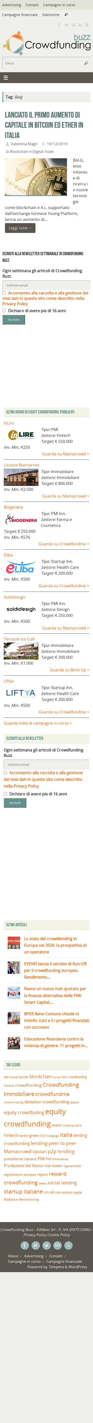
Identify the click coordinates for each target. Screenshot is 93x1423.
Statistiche (51, 14)
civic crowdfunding (74, 1077)
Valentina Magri (24, 143)
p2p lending (61, 1151)
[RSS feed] (87, 24)
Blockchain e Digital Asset (32, 151)
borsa (56, 1077)
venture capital (72, 1192)
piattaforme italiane (20, 1159)
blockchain (41, 1076)
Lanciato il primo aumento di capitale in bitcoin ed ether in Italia (44, 125)
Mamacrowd (17, 1151)
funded (24, 1136)
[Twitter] (73, 24)
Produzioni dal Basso (23, 1165)
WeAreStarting (29, 1199)
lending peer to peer (53, 1143)
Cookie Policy (58, 1234)
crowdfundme (52, 1093)
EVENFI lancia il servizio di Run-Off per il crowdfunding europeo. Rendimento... (55, 970)
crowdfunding (28, 1085)
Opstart (39, 1151)
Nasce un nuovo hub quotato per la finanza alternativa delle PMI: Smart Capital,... (55, 995)
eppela (74, 1102)
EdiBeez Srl (46, 1229)
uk (52, 1192)
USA (58, 1192)
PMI (41, 1158)
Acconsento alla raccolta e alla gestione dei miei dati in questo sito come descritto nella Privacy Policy (45, 298)
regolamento (72, 1166)
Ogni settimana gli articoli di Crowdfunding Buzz (42, 273)
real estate (53, 1165)
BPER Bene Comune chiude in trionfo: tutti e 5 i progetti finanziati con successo (56, 1020)
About (13, 1255)
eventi (57, 1125)
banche (23, 1077)
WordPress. (78, 1266)
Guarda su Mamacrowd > (65, 454)
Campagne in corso (59, 4)
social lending (62, 1182)
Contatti (32, 4)
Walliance (11, 1199)
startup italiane (23, 1191)
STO (46, 1192)
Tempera (56, 1266)
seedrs (43, 1183)
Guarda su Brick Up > (69, 670)
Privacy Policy (34, 1234)
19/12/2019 (57, 143)
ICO (42, 1136)
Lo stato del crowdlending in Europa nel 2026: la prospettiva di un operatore (55, 945)
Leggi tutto (18, 228)
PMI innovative (57, 1159)
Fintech (11, 1135)
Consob (9, 1085)
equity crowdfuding (24, 1112)
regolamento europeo (20, 1174)
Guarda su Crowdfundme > (64, 544)
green (34, 1135)
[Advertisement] (46, 865)
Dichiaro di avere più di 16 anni (36, 310)
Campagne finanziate (20, 14)
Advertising (11, 4)
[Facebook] (59, 24)
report (42, 1174)
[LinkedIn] (80, 24)
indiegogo (52, 1136)
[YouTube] (66, 24)
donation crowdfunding (46, 1101)
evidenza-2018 (72, 1125)
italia (66, 1134)
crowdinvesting (13, 1102)
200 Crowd (10, 1077)
